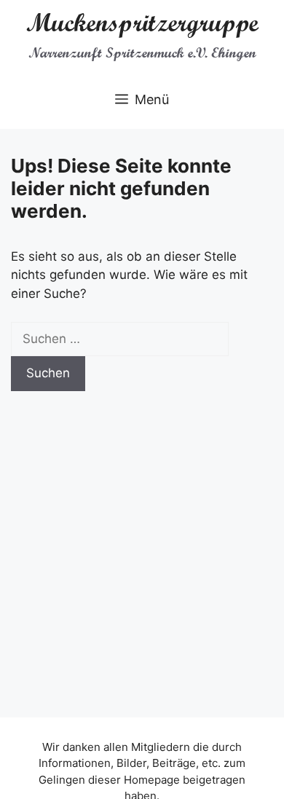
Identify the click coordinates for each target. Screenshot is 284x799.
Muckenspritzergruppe (142, 22)
